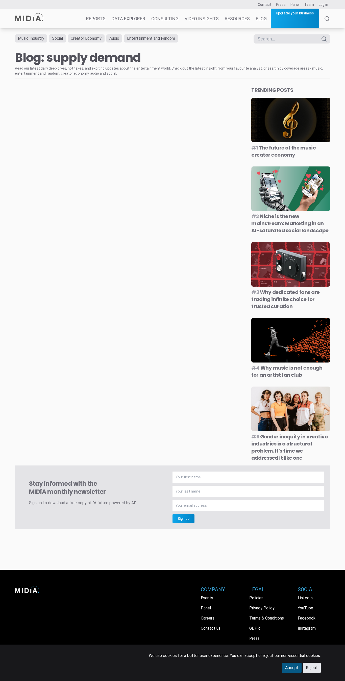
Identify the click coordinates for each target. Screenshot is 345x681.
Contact (264, 5)
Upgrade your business (295, 13)
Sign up (183, 519)
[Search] (327, 22)
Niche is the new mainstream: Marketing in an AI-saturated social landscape (290, 223)
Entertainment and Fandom (151, 38)
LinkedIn (305, 597)
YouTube (305, 608)
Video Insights (202, 18)
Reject (312, 667)
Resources (237, 18)
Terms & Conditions (266, 618)
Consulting (165, 18)
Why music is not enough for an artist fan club (286, 371)
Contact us (210, 628)
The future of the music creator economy (283, 151)
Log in (323, 5)
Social (57, 38)
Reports (96, 18)
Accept (292, 667)
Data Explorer (128, 18)
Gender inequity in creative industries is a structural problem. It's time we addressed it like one (289, 447)
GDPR (254, 628)
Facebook (306, 618)
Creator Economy (86, 38)
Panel (295, 5)
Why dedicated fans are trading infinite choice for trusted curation (285, 299)
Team (309, 5)
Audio (114, 38)
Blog (261, 18)
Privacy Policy (262, 608)
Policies (256, 597)
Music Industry (31, 38)
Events (207, 597)
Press (281, 5)
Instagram (307, 628)
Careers (207, 618)
